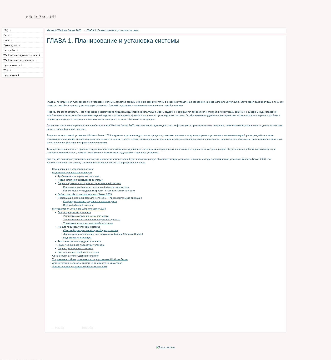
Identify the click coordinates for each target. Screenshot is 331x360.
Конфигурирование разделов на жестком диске (90, 201)
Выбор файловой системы (78, 205)
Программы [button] (10, 75)
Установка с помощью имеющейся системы (88, 223)
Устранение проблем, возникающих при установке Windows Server (90, 259)
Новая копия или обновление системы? (80, 179)
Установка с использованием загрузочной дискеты (91, 219)
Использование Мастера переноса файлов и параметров (96, 187)
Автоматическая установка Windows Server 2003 (79, 266)
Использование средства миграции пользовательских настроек (99, 190)
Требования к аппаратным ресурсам (78, 176)
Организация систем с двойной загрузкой (75, 255)
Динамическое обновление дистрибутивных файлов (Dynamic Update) (103, 234)
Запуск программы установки (74, 212)
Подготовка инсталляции (77, 237)
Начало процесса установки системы (79, 226)
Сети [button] (6, 35)
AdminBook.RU (40, 16)
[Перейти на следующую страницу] (87, 328)
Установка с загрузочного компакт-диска (86, 216)
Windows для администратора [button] (20, 55)
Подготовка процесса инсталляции (72, 172)
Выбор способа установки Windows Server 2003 (85, 194)
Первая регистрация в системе (75, 248)
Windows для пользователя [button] (19, 60)
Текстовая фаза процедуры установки (79, 241)
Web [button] (6, 70)
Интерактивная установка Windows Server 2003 (79, 208)
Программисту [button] (12, 65)
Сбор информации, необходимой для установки (90, 230)
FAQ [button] (6, 30)
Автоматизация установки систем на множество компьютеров (87, 263)
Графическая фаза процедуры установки (81, 244)
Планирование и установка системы (72, 169)
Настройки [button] (9, 50)
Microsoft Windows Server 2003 (64, 30)
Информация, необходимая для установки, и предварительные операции (100, 197)
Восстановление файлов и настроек (78, 252)
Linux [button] (6, 40)
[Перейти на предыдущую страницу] (60, 328)
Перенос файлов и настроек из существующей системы (89, 183)
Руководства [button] (10, 45)
